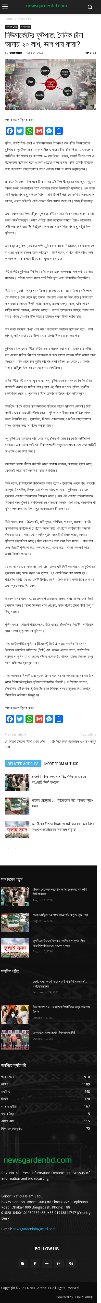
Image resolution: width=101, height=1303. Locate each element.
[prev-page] (8, 848)
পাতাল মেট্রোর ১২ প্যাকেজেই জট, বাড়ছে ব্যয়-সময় (60, 915)
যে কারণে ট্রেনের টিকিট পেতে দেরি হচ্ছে (25, 744)
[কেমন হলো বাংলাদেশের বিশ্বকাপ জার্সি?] (15, 1040)
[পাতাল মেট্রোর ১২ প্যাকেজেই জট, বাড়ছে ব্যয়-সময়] (17, 806)
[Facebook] (34, 1263)
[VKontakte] (71, 1263)
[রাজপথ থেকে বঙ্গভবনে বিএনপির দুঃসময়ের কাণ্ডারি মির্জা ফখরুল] (17, 782)
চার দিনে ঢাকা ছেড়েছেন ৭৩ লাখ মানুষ (74, 741)
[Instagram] (59, 1263)
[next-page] (16, 848)
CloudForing (83, 1297)
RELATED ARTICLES (23, 764)
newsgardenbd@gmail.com (34, 1228)
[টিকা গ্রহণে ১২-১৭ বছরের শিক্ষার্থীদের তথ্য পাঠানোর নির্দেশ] (15, 1014)
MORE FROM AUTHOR (61, 764)
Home (9, 19)
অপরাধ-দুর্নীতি (24, 19)
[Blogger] (22, 1263)
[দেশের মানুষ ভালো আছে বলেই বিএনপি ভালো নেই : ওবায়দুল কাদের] (15, 988)
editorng (15, 52)
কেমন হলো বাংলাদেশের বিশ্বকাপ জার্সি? (54, 1033)
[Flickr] (46, 1263)
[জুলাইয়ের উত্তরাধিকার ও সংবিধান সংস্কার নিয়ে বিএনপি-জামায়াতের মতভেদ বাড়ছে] (17, 829)
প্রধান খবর (25, 26)
